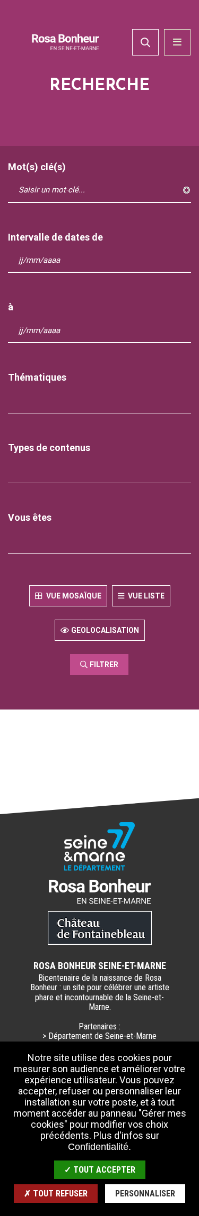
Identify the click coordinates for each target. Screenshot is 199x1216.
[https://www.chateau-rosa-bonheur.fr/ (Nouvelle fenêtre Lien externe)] (100, 891)
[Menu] (177, 42)
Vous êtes (29, 517)
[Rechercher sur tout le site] (145, 42)
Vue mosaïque (72, 596)
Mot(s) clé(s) (37, 167)
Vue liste (145, 596)
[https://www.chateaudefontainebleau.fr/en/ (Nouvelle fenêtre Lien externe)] (100, 928)
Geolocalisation (105, 630)
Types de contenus (49, 448)
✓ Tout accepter (99, 1170)
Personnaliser (145, 1194)
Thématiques (37, 377)
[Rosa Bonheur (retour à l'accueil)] (65, 41)
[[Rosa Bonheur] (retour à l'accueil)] (100, 846)
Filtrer (104, 664)
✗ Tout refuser (56, 1194)
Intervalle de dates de (55, 237)
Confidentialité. (99, 1146)
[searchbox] (21, 400)
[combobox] (99, 401)
